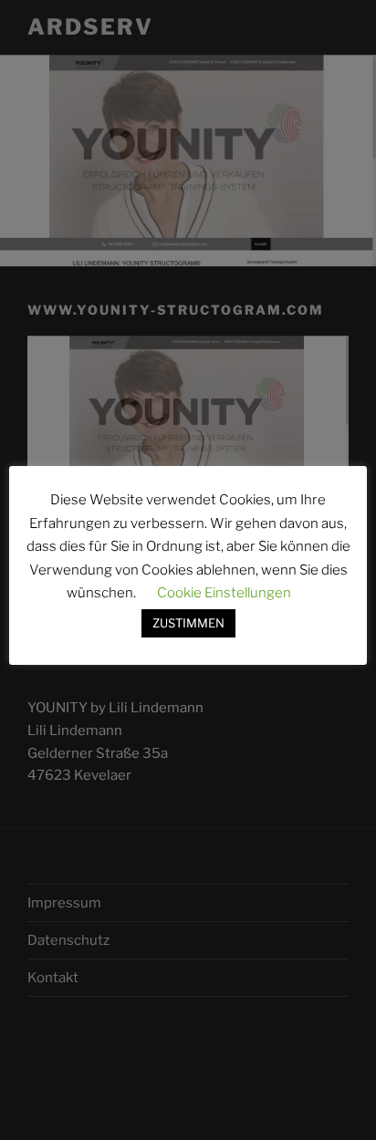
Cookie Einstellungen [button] (224, 593)
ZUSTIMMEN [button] (188, 623)
